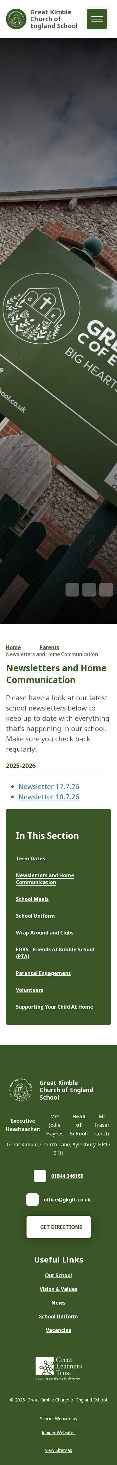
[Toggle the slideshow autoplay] (106, 590)
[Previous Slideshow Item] (72, 590)
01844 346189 (67, 1175)
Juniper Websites (59, 1432)
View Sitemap (58, 1450)
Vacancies (58, 1330)
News (58, 1302)
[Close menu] (97, 19)
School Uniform (58, 1316)
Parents (49, 647)
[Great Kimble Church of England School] (16, 19)
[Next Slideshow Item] (89, 590)
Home (13, 647)
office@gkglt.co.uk (67, 1199)
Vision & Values (58, 1289)
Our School (58, 1275)
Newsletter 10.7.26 (49, 796)
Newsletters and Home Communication (52, 654)
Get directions (61, 1227)
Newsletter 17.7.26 (49, 786)
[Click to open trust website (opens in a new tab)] (59, 1369)
